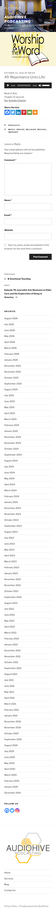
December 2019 (12, 792)
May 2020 (9, 763)
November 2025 (12, 372)
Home (7, 872)
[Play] (8, 85)
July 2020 (9, 751)
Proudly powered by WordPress (34, 906)
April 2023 (9, 555)
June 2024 (9, 472)
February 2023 (11, 567)
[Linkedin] (18, 112)
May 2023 (9, 549)
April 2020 (9, 769)
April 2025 (9, 413)
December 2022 (12, 579)
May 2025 (9, 407)
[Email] (29, 112)
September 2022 (13, 597)
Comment (10, 160)
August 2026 (11, 318)
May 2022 (9, 620)
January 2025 (11, 431)
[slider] (46, 85)
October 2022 (11, 591)
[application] (28, 85)
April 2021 (9, 698)
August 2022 (11, 603)
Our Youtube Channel (15, 100)
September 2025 (13, 383)
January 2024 (11, 502)
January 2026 (11, 360)
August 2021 (10, 674)
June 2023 (9, 543)
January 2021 (11, 715)
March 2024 (10, 490)
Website (8, 230)
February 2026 (11, 354)
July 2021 (9, 680)
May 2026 (9, 336)
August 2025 (11, 389)
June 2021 (9, 686)
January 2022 (11, 644)
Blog (6, 884)
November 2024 (12, 443)
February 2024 (11, 496)
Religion (31, 129)
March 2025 (10, 419)
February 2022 (11, 638)
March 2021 (10, 704)
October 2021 (11, 662)
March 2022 (10, 632)
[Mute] (39, 85)
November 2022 (12, 585)
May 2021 (9, 692)
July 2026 (9, 324)
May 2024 (9, 478)
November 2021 (12, 656)
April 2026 (9, 342)
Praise (21, 129)
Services (8, 878)
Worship (13, 132)
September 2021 (12, 668)
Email (8, 215)
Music (11, 129)
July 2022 (9, 609)
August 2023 (11, 532)
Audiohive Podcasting (17, 19)
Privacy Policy (10, 906)
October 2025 (11, 377)
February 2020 (11, 781)
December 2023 (12, 508)
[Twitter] (12, 112)
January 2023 (11, 573)
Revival (42, 129)
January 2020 (11, 787)
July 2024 (9, 466)
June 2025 (9, 401)
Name (8, 200)
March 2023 (10, 561)
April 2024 (9, 484)
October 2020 (11, 733)
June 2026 (9, 330)
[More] (35, 112)
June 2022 (9, 615)
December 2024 (12, 437)
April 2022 (9, 626)
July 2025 (9, 395)
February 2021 (11, 710)
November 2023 (12, 514)
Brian (31, 73)
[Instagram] (17, 810)
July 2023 (9, 538)
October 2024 (11, 449)
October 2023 (11, 520)
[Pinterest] (23, 112)
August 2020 (11, 745)
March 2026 (10, 348)
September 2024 (13, 454)
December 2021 (12, 650)
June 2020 (9, 757)
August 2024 (11, 460)
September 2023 (13, 526)
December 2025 (12, 366)
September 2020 (13, 739)
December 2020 (12, 721)
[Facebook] (7, 112)
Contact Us (10, 890)
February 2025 (11, 425)
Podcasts (14, 125)
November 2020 (12, 727)
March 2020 (10, 775)
